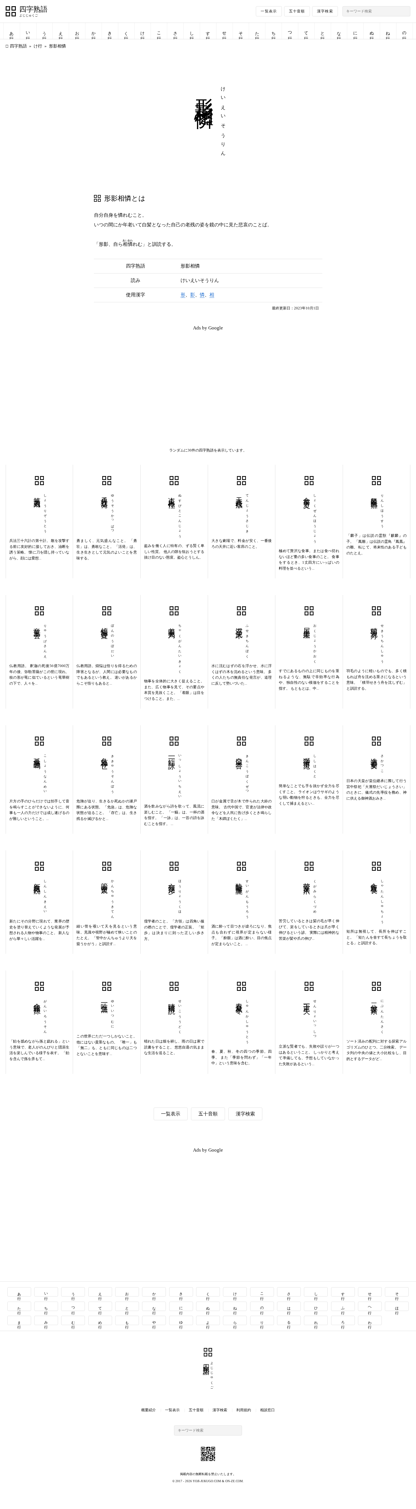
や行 (154, 1320)
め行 (100, 1320)
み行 (46, 1320)
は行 (289, 1306)
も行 (127, 1320)
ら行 (235, 1320)
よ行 (208, 1320)
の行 (404, 31)
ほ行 (397, 1306)
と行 (322, 31)
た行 (257, 31)
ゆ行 (181, 1320)
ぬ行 (372, 31)
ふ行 (343, 1306)
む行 (73, 1320)
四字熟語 (33, 9)
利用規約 (243, 1410)
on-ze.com (234, 1481)
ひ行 (316, 1306)
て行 (306, 31)
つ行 (290, 31)
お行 (77, 31)
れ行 (316, 1320)
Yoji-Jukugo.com (207, 1481)
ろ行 (343, 1320)
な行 (339, 31)
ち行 (273, 31)
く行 (126, 31)
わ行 (370, 1320)
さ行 (175, 31)
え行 (61, 31)
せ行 (224, 31)
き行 (110, 31)
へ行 (370, 1306)
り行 (262, 1320)
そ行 (241, 31)
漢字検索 (325, 11)
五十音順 (297, 11)
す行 (208, 31)
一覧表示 (269, 11)
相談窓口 (267, 1410)
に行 (355, 31)
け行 (142, 31)
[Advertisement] (106, 375)
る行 (289, 1320)
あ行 (11, 31)
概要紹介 (148, 1410)
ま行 (19, 1320)
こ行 (159, 31)
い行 (28, 31)
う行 (44, 31)
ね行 (388, 31)
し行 (192, 31)
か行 (93, 31)
